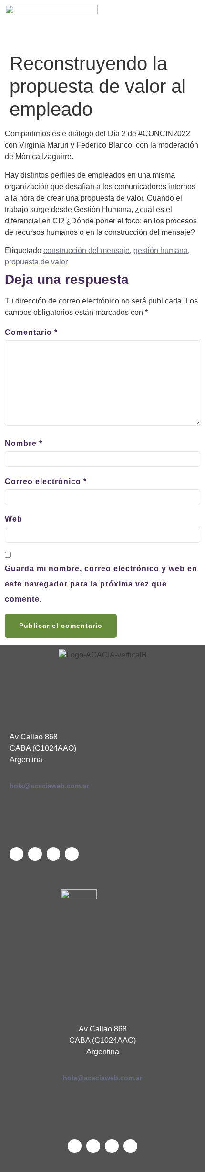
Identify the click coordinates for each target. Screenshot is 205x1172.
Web (13, 519)
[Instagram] (72, 854)
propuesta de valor (36, 262)
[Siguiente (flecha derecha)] (188, 586)
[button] (153, 24)
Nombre (23, 443)
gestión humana (160, 250)
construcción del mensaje (86, 250)
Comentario (31, 332)
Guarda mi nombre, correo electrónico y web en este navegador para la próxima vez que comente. (101, 584)
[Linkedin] (35, 854)
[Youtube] (54, 854)
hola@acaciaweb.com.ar (49, 785)
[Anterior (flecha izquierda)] (16, 586)
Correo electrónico (46, 481)
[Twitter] (16, 854)
